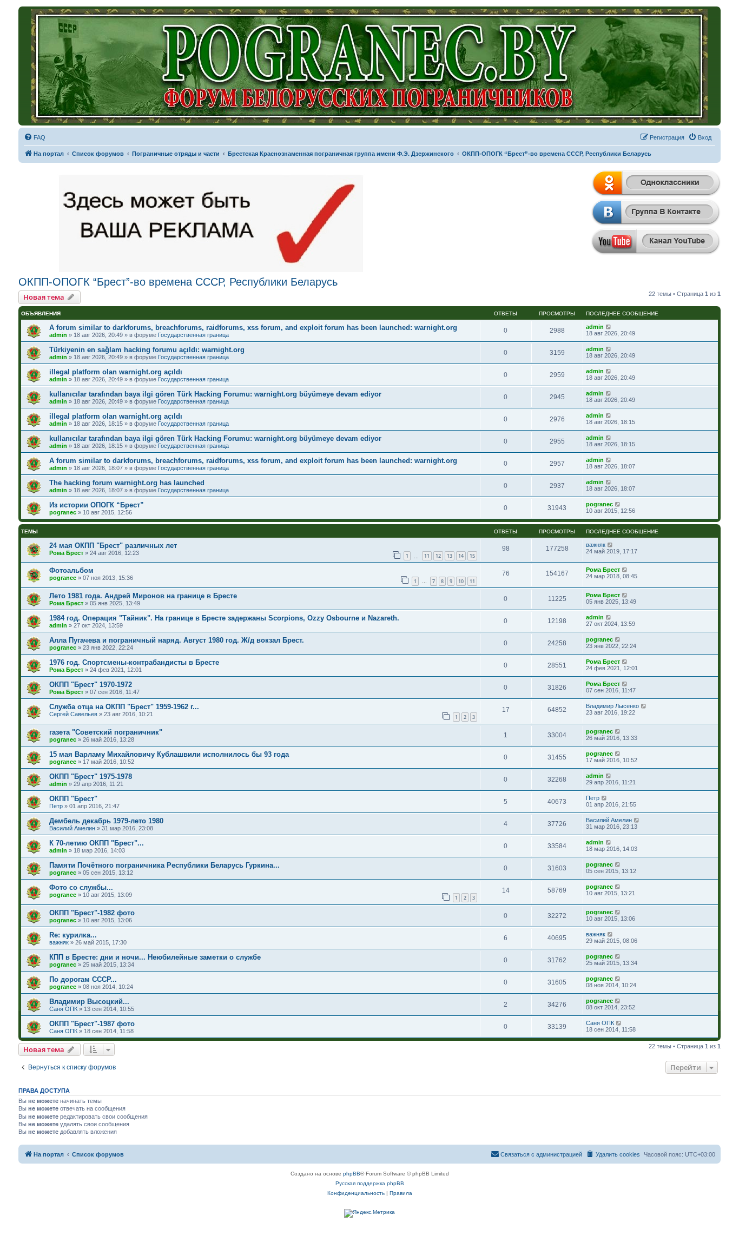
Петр (56, 806)
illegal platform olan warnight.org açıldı (115, 372)
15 (472, 555)
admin (58, 335)
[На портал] (369, 66)
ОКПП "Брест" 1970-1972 (90, 685)
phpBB (351, 1174)
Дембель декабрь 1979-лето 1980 (106, 821)
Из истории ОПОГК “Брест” (96, 505)
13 (449, 555)
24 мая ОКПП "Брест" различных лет (113, 545)
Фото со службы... (81, 887)
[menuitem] (34, 137)
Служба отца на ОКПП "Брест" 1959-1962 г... (124, 707)
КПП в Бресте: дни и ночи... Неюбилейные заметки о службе (155, 957)
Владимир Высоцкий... (89, 1001)
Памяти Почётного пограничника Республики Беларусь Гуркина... (164, 865)
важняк (595, 544)
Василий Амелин (72, 828)
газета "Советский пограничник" (105, 732)
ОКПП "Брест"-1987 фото (92, 1024)
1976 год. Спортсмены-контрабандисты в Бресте (134, 662)
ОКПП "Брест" (73, 799)
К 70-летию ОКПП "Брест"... (96, 843)
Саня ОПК (63, 1009)
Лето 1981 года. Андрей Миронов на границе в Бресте (143, 596)
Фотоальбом (71, 570)
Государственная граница (193, 335)
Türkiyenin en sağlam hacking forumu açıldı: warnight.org (147, 350)
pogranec (62, 512)
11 (427, 555)
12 (438, 555)
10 (461, 581)
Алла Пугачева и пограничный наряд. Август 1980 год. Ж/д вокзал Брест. (176, 640)
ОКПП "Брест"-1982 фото (92, 913)
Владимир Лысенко (612, 706)
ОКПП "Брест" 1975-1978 (90, 776)
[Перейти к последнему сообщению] (608, 326)
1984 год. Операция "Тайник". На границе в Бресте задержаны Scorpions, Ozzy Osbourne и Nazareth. (224, 618)
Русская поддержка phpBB (369, 1183)
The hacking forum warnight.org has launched (126, 483)
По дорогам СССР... (83, 979)
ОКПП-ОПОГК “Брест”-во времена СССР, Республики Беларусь (178, 282)
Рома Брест (66, 553)
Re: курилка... (73, 935)
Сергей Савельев (73, 714)
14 (461, 555)
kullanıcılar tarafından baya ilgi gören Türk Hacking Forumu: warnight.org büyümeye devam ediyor (215, 394)
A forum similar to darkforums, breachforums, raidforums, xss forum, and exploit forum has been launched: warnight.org (253, 327)
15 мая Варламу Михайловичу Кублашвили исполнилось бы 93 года (169, 754)
